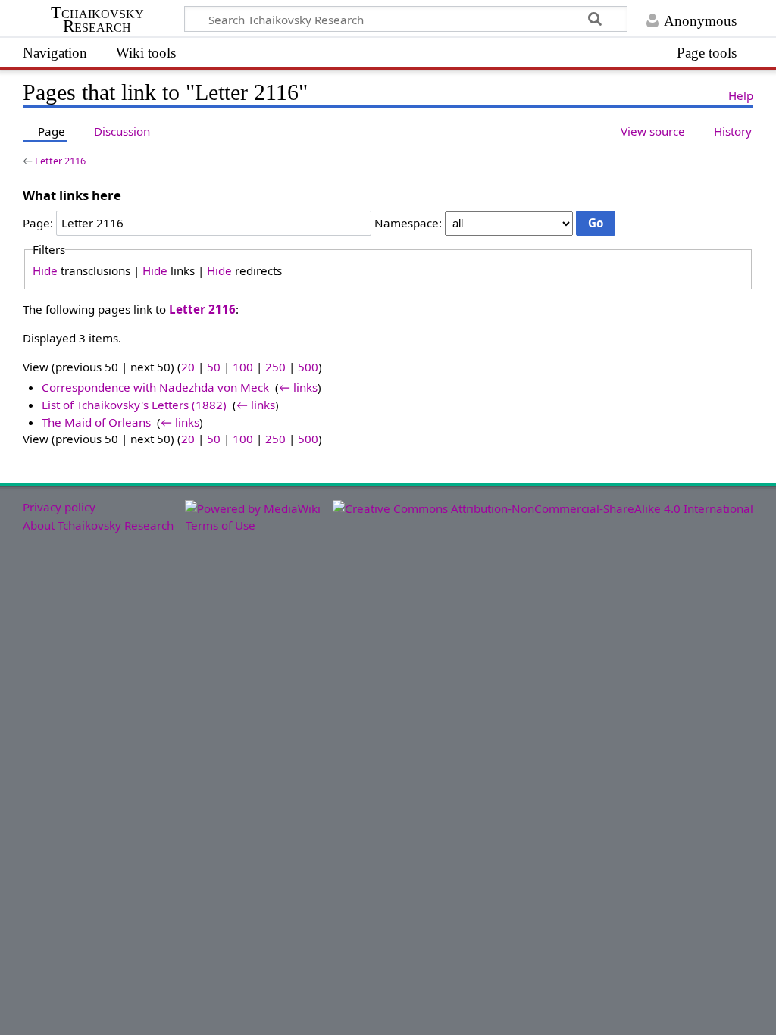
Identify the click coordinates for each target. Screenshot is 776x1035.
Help (740, 95)
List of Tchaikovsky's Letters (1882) (134, 404)
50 (214, 366)
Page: (38, 222)
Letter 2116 (60, 160)
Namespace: (408, 222)
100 (243, 366)
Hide (45, 270)
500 (308, 366)
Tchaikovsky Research (97, 19)
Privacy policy (59, 506)
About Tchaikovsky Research (98, 525)
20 (188, 366)
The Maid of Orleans (96, 422)
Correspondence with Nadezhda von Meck (155, 387)
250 (275, 366)
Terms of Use (220, 525)
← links (298, 387)
